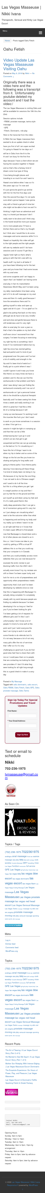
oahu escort (32, 684)
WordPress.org (11, 951)
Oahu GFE (29, 687)
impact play (32, 870)
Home (7, 40)
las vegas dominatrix (21, 878)
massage (20, 909)
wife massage (16, 919)
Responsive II (12, 1185)
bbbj (21, 859)
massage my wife (29, 909)
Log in (7, 940)
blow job (26, 860)
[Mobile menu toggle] (40, 32)
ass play (16, 859)
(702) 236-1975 (13, 852)
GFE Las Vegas (12, 869)
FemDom (15, 866)
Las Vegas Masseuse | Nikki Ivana (26, 1182)
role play (15, 915)
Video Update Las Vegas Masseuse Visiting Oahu (18, 64)
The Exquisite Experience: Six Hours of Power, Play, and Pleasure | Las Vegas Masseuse (21, 1073)
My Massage (16, 681)
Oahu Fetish (19, 687)
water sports (8, 919)
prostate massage (23, 912)
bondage (31, 860)
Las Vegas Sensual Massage (26, 905)
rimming (8, 915)
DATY (25, 863)
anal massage (19, 856)
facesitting (31, 863)
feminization (23, 866)
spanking (36, 916)
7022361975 (30, 851)
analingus (8, 856)
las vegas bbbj (15, 873)
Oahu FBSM (8, 687)
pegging (10, 912)
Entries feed (10, 943)
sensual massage (25, 916)
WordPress (33, 1185)
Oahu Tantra (24, 690)
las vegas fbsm (29, 883)
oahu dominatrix (19, 684)
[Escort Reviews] (21, 822)
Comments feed (11, 947)
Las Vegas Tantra (11, 908)
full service (30, 866)
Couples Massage (17, 863)
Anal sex (30, 856)
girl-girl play (24, 870)
